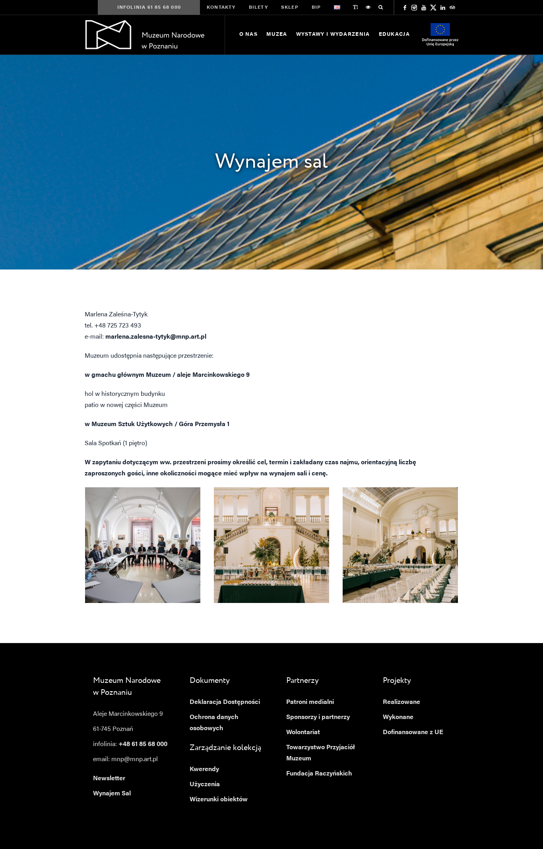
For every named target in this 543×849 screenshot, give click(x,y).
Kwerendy (204, 769)
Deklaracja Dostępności (225, 702)
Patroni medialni (310, 702)
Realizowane (401, 702)
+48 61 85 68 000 (142, 744)
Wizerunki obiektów (219, 800)
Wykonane (398, 717)
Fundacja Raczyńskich (319, 774)
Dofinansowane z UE (413, 732)
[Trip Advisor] (452, 7)
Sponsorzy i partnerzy (318, 717)
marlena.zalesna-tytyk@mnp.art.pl (155, 337)
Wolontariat (303, 732)
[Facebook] (404, 7)
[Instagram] (414, 7)
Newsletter (109, 778)
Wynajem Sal (112, 794)
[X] (433, 7)
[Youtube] (423, 7)
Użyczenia (205, 784)
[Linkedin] (442, 7)
